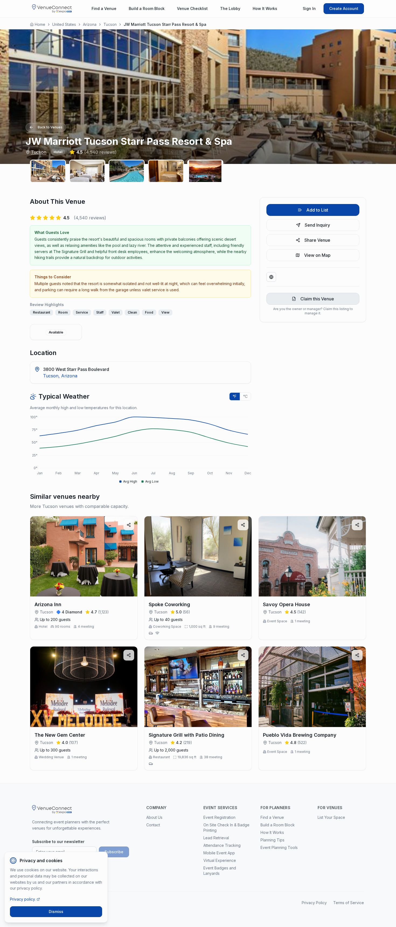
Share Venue (317, 240)
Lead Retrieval (216, 837)
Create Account (343, 8)
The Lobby (230, 8)
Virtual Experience (219, 860)
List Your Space (331, 817)
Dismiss (56, 911)
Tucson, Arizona (60, 375)
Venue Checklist (192, 8)
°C (245, 396)
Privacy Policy (314, 902)
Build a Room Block (147, 8)
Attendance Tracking (222, 845)
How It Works (265, 8)
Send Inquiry (317, 225)
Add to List (317, 210)
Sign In (309, 8)
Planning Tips (272, 840)
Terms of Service (348, 902)
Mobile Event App (219, 853)
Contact (153, 825)
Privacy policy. (23, 899)
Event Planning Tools (279, 847)
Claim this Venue (317, 298)
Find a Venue (104, 8)
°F (235, 396)
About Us (154, 817)
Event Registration (219, 817)
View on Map (317, 255)
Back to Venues (50, 127)
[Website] (271, 277)
